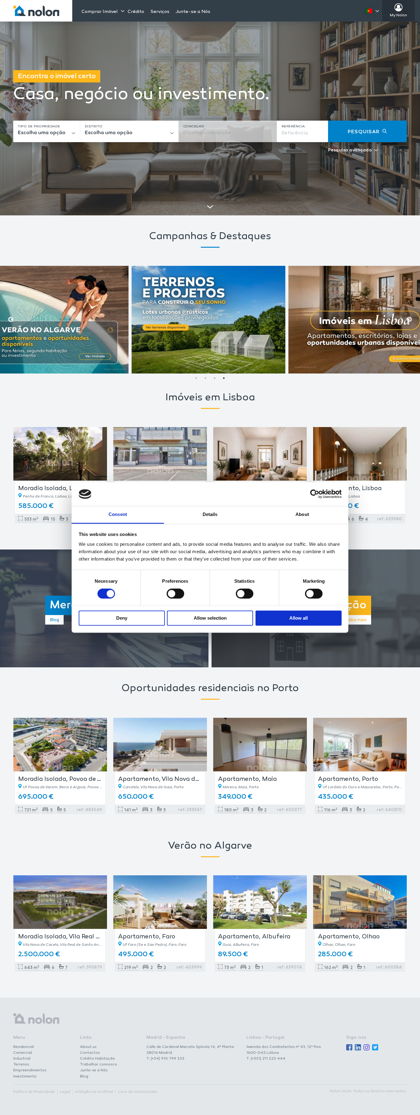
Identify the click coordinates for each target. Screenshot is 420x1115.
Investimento (25, 1076)
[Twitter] (375, 1047)
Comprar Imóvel (99, 11)
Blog (84, 1076)
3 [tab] (215, 378)
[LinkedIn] (358, 1047)
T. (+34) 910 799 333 (165, 1059)
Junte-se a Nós (193, 12)
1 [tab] (196, 378)
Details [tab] (210, 514)
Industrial (21, 1059)
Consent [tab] (118, 514)
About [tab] (302, 514)
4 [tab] (224, 378)
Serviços (159, 12)
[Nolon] (36, 11)
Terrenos (21, 1064)
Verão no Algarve (210, 846)
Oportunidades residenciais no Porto (210, 689)
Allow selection (210, 618)
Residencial (23, 1047)
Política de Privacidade (34, 1092)
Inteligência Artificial (94, 1092)
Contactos (90, 1053)
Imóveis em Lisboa (210, 398)
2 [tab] (205, 378)
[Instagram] (366, 1047)
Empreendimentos (29, 1070)
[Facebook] (349, 1047)
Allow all (298, 618)
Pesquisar (363, 132)
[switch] (175, 594)
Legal (65, 1092)
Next (409, 320)
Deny (121, 618)
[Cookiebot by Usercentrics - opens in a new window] (315, 494)
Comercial (22, 1053)
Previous (11, 320)
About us (88, 1047)
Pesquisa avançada (350, 150)
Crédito (136, 12)
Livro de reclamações (137, 1092)
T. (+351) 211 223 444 (265, 1059)
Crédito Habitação (97, 1059)
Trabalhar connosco (98, 1064)
